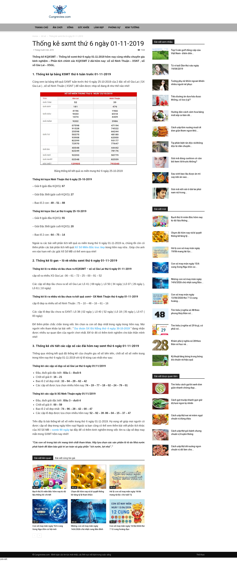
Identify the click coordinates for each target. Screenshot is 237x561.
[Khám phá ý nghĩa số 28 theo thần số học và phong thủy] (160, 344)
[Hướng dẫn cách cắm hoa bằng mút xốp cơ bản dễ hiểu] (160, 115)
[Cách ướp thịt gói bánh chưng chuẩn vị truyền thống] (160, 434)
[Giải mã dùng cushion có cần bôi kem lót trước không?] (160, 162)
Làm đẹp (99, 27)
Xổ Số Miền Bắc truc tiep (89, 247)
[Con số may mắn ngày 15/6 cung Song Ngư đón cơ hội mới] (50, 511)
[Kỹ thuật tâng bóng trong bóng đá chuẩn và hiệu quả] (160, 360)
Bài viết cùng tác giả (65, 458)
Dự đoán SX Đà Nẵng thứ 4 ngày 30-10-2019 (102, 328)
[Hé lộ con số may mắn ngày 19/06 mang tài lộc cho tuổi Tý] (127, 477)
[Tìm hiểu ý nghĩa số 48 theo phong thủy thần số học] (160, 314)
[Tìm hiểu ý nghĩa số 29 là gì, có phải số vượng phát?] (160, 329)
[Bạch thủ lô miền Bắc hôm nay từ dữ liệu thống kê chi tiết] (50, 477)
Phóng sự (114, 27)
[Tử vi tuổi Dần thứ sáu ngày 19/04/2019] (160, 69)
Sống (70, 27)
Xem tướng (132, 27)
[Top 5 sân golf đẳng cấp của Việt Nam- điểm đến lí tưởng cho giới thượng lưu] (160, 54)
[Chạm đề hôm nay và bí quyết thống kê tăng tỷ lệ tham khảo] (88, 477)
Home (35, 36)
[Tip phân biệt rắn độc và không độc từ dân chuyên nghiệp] (160, 146)
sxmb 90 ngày (60, 429)
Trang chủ (41, 27)
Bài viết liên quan (42, 458)
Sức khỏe (83, 27)
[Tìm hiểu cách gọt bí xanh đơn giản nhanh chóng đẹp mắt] (160, 388)
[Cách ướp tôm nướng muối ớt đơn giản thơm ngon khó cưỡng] (160, 131)
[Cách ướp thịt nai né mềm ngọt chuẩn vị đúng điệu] (160, 419)
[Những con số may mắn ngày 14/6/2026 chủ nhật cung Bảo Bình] (88, 511)
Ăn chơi (57, 27)
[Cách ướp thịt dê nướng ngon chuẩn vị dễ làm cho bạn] (160, 450)
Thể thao (201, 554)
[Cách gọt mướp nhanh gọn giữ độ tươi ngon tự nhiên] (160, 403)
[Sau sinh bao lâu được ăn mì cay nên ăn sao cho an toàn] (160, 177)
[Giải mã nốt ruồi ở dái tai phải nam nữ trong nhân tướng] (160, 193)
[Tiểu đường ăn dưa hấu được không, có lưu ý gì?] (160, 100)
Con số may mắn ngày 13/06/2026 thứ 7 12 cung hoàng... (184, 297)
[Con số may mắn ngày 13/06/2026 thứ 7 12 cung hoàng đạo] (127, 511)
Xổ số (43, 36)
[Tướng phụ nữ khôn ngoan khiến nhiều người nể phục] (160, 85)
